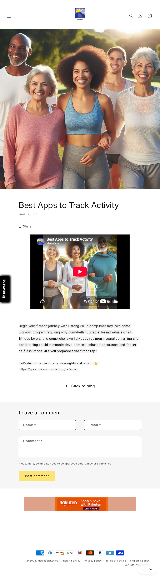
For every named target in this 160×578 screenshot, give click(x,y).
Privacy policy (93, 560)
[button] (8, 15)
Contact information (137, 564)
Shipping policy (140, 560)
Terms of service (116, 560)
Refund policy (71, 560)
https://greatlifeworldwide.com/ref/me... (48, 369)
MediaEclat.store (48, 560)
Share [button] (27, 226)
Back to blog (83, 386)
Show (4, 289)
